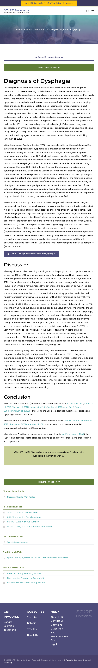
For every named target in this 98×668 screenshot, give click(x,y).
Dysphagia (51, 29)
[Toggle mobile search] (87, 11)
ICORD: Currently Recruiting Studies (24, 573)
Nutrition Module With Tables (21, 497)
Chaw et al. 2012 (75, 403)
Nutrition (39, 29)
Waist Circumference (17, 542)
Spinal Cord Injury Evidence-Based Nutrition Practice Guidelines (37, 557)
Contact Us (57, 620)
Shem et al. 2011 (38, 407)
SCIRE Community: (22, 512)
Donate (8, 622)
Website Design (73, 660)
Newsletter (33, 635)
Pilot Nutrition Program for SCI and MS (25, 578)
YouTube (32, 617)
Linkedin (31, 623)
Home (19, 29)
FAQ (53, 632)
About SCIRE (57, 617)
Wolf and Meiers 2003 (73, 434)
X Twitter (32, 629)
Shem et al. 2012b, (21, 407)
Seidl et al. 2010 (54, 407)
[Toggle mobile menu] (92, 11)
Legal (54, 644)
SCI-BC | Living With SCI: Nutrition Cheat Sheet (29, 526)
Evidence (28, 29)
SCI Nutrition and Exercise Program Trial (26, 582)
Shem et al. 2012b (18, 424)
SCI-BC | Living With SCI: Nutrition (23, 521)
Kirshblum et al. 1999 (20, 410)
